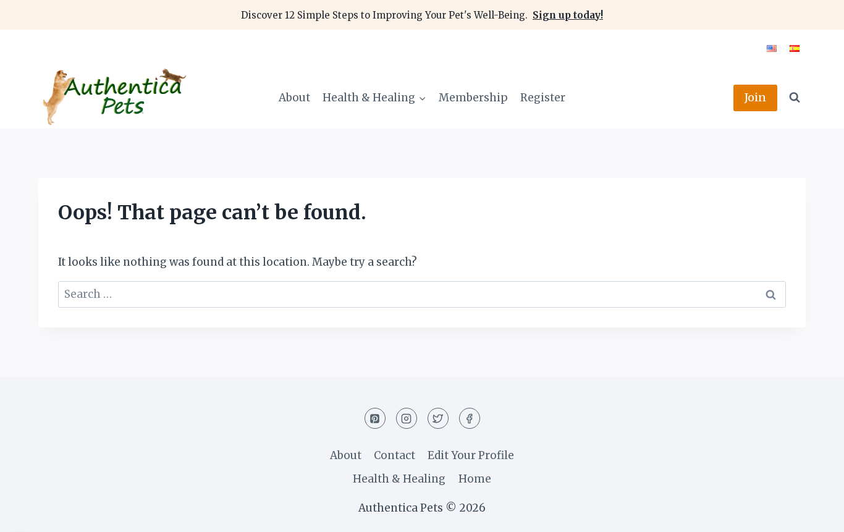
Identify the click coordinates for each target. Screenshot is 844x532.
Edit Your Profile (471, 455)
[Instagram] (406, 418)
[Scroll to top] (812, 513)
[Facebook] (469, 418)
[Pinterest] (375, 418)
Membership (473, 97)
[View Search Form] (794, 98)
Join (755, 97)
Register (542, 97)
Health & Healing (399, 479)
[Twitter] (438, 418)
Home (474, 479)
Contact (394, 455)
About (294, 97)
